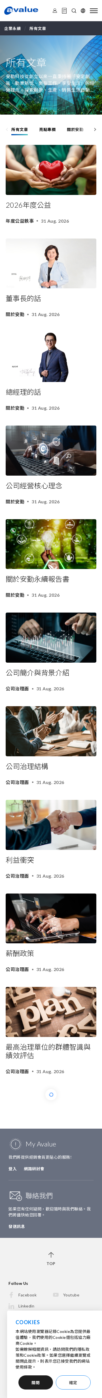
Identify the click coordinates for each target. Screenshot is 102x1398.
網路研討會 (34, 1168)
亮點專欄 (47, 129)
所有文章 (19, 129)
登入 (12, 1168)
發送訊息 (16, 1226)
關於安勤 (75, 129)
